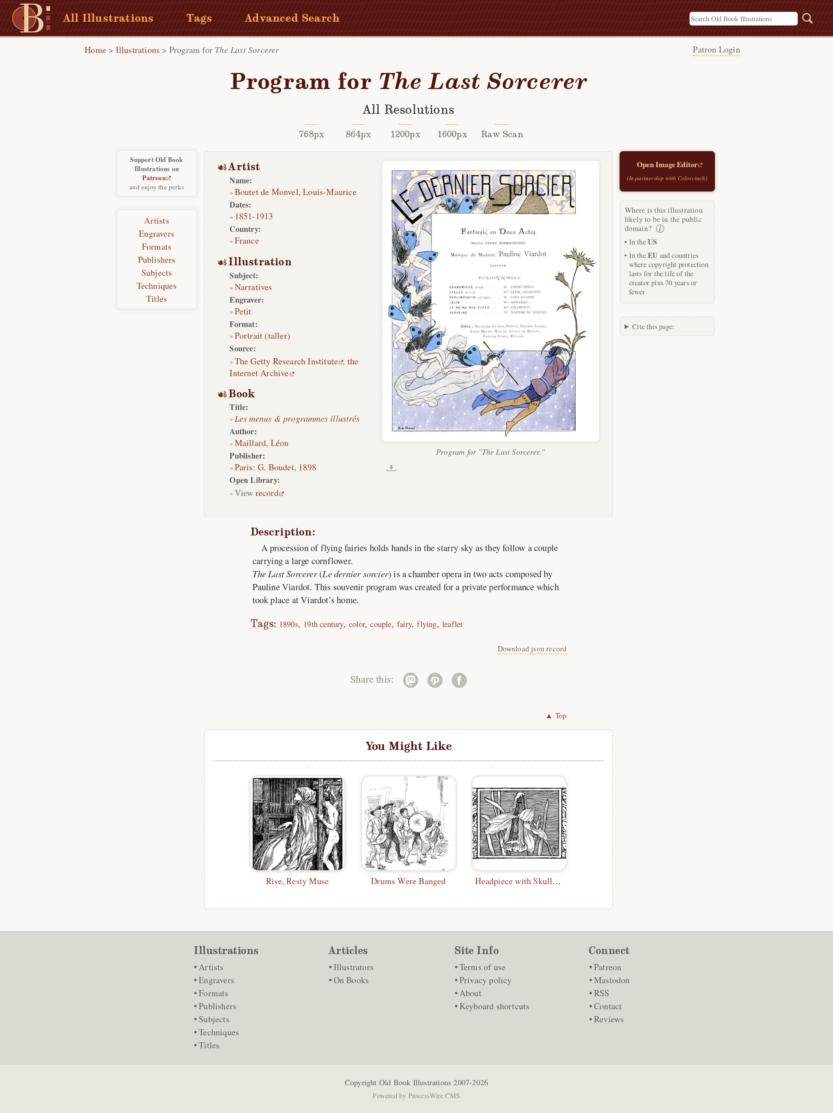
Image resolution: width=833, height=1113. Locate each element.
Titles (156, 298)
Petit (243, 311)
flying (426, 623)
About (470, 993)
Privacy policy (485, 980)
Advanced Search (292, 18)
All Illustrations (108, 18)
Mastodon (612, 980)
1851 (244, 216)
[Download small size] (391, 468)
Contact (608, 1006)
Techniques (157, 285)
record (267, 493)
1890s (288, 623)
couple (380, 623)
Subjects (156, 272)
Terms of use (482, 967)
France (247, 240)
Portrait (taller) (262, 335)
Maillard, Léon (262, 443)
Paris (244, 467)
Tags (199, 18)
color (357, 623)
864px (358, 134)
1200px (405, 134)
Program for (224, 50)
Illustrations (138, 50)
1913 (264, 216)
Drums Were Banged (408, 881)
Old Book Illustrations (415, 1082)
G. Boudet (276, 467)
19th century (323, 623)
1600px (452, 134)
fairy (404, 623)
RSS (602, 993)
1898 (307, 467)
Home (95, 50)
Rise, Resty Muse (297, 881)
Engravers (156, 233)
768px (311, 134)
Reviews (609, 1019)
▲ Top (556, 715)
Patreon (153, 177)
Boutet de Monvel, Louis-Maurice (296, 192)
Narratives (253, 287)
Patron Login (716, 49)
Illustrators (354, 967)
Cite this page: (653, 326)
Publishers (157, 259)
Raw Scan (502, 134)
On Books (351, 980)
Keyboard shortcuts (494, 1006)
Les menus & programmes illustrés (297, 418)
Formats (156, 246)
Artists (156, 220)
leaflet (452, 623)
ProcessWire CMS (434, 1095)
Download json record (532, 649)
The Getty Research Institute (286, 361)
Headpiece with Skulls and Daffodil (539, 881)
